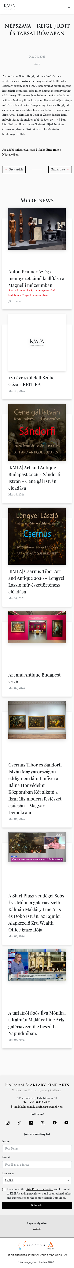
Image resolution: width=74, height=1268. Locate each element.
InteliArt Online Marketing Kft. (47, 1254)
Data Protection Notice (39, 1189)
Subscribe (37, 1205)
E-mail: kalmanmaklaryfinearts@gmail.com (37, 1107)
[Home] (9, 7)
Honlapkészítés (17, 1254)
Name (5, 1141)
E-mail (6, 1157)
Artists (37, 1229)
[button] (14, 169)
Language (8, 1173)
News (37, 64)
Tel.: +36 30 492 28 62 (37, 1102)
